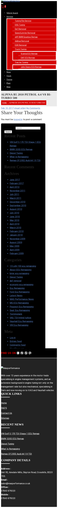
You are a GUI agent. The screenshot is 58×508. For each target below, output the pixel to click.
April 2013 (15, 187)
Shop (8, 87)
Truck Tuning (20, 49)
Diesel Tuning (16, 153)
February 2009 (17, 253)
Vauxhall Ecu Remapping (21, 321)
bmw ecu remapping (19, 273)
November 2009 (17, 239)
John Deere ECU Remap (31, 67)
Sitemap (5, 418)
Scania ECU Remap (29, 54)
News (8, 72)
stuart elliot (20, 108)
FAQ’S (4, 408)
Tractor (9, 79)
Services (9, 17)
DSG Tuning (20, 25)
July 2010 (14, 213)
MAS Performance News (22, 299)
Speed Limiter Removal (25, 33)
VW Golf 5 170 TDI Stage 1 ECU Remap (20, 433)
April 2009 (15, 250)
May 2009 (14, 246)
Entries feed (16, 341)
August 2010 (16, 209)
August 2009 (16, 242)
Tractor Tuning (21, 62)
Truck (8, 76)
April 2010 (15, 224)
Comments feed (17, 345)
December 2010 (17, 202)
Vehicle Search (12, 13)
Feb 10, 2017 (7, 108)
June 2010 (15, 216)
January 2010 (16, 235)
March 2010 (15, 227)
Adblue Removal (22, 41)
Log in (13, 337)
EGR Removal (21, 45)
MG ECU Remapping (19, 303)
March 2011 (15, 198)
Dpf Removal (20, 29)
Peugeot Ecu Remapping (22, 306)
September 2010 (18, 205)
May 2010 (14, 220)
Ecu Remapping (17, 288)
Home (4, 103)
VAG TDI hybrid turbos (20, 317)
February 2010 (17, 231)
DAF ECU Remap (28, 58)
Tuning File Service (23, 21)
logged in (18, 119)
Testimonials (16, 314)
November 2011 (17, 190)
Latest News (16, 295)
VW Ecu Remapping (19, 325)
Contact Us (6, 413)
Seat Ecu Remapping (20, 310)
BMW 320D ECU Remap (21, 149)
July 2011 (14, 194)
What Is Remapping (19, 156)
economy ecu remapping (21, 284)
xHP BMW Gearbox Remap (26, 37)
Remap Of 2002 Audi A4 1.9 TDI (25, 160)
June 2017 (15, 179)
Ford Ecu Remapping (20, 292)
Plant (8, 83)
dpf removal (15, 280)
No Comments (33, 108)
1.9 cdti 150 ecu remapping (23, 266)
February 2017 (17, 183)
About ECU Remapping (20, 269)
